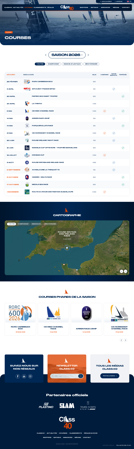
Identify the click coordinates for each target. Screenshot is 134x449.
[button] (77, 270)
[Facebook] (18, 376)
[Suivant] (125, 271)
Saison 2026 (66, 54)
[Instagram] (30, 376)
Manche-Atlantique (72, 64)
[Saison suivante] (88, 55)
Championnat (53, 64)
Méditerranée (91, 64)
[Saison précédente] (45, 55)
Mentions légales (108, 445)
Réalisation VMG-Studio (123, 445)
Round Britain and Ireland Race (67, 234)
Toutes (40, 64)
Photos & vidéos (109, 375)
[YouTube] (24, 376)
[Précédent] (121, 271)
